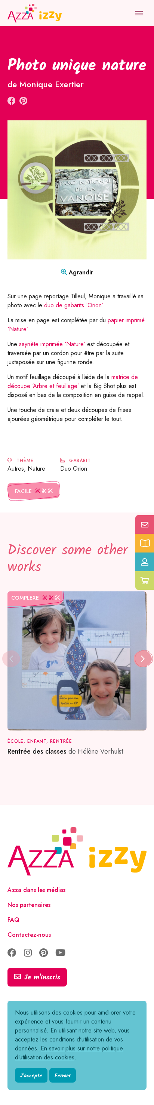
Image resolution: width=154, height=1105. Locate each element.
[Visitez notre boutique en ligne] (144, 580)
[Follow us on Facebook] (11, 953)
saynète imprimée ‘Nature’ (51, 344)
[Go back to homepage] (35, 13)
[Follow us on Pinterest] (43, 953)
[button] (142, 658)
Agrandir (80, 272)
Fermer (63, 1076)
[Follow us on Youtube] (60, 953)
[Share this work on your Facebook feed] (11, 100)
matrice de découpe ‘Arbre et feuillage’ (72, 381)
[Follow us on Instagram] (28, 953)
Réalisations (54, 37)
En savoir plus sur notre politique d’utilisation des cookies (69, 1053)
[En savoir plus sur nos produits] (144, 543)
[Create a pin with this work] (23, 100)
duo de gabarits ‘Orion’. (74, 305)
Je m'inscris (42, 977)
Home (16, 37)
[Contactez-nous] (144, 524)
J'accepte (31, 1076)
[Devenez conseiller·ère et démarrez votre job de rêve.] (144, 561)
